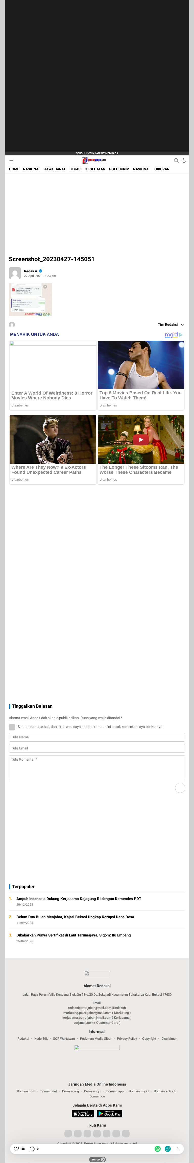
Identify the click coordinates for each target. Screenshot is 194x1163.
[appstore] (83, 1114)
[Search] (176, 160)
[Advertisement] (53, 76)
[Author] (15, 273)
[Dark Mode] (184, 160)
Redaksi (30, 271)
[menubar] (11, 160)
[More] (183, 905)
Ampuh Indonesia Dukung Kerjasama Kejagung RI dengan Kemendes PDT (78, 898)
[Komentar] (32, 1149)
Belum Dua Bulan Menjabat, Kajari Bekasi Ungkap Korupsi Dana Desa (75, 917)
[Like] (16, 1149)
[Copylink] (168, 1149)
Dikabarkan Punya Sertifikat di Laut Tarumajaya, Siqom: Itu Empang (73, 935)
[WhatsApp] (158, 1149)
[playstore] (109, 1114)
